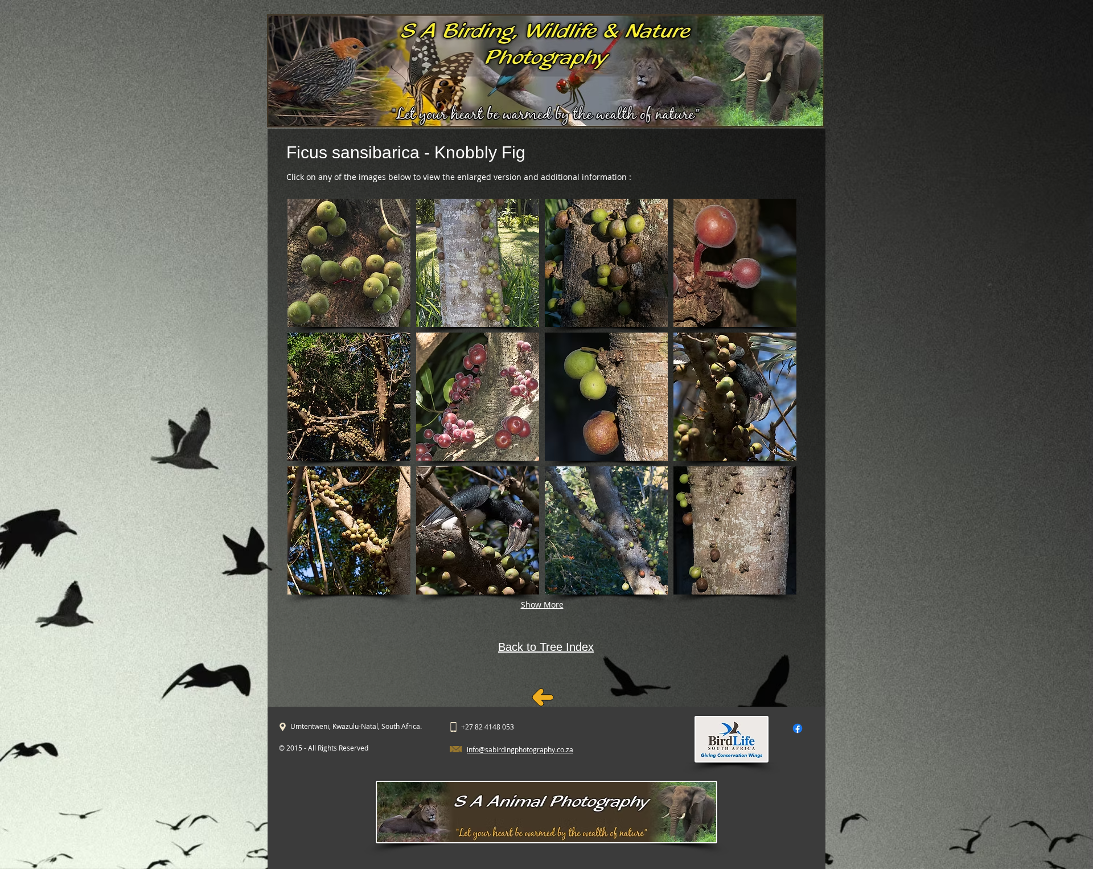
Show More (542, 604)
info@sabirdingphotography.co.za (520, 749)
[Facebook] (797, 728)
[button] (348, 263)
